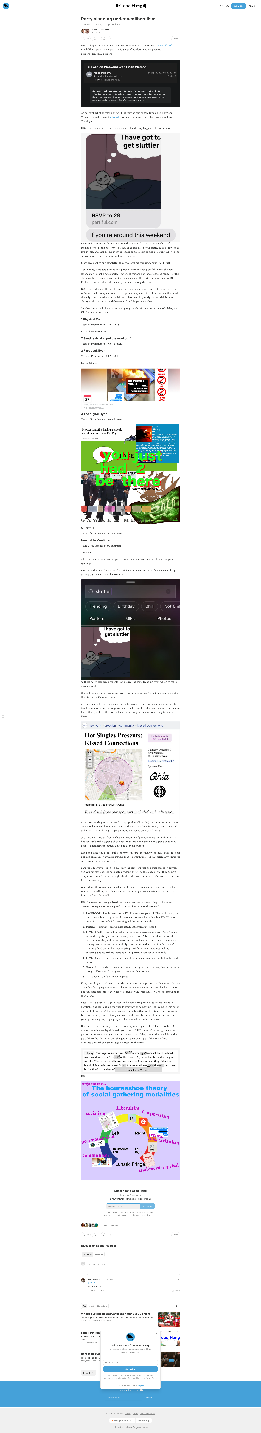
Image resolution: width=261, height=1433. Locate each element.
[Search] (221, 6)
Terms (135, 1413)
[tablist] (93, 1254)
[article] (130, 1319)
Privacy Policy (151, 1378)
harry (106, 30)
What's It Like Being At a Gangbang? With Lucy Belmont (115, 1313)
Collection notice (147, 1413)
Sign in (252, 6)
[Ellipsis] (178, 1279)
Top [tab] (84, 1306)
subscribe (115, 117)
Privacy (128, 1413)
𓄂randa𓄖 (95, 30)
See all (86, 1372)
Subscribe (239, 6)
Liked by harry (95, 1283)
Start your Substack (123, 1420)
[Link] (77, 319)
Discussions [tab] (102, 1306)
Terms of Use (143, 1375)
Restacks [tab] (99, 1254)
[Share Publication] (227, 6)
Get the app (143, 1420)
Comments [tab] (87, 1254)
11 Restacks (113, 1225)
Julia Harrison (93, 1279)
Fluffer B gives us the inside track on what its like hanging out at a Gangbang (117, 1317)
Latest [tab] (91, 1306)
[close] (156, 1333)
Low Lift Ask (165, 46)
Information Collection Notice (130, 1378)
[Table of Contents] (3, 716)
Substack (117, 1427)
